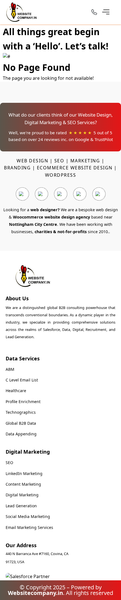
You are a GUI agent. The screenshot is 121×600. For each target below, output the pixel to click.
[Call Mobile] (94, 13)
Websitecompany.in (35, 593)
